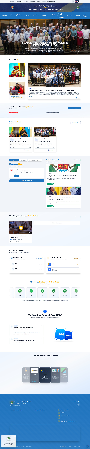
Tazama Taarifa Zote (75, 107)
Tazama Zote (39, 258)
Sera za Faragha (63, 446)
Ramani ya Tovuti (77, 446)
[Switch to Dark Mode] (73, 1)
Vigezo (70, 446)
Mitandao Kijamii (19, 1)
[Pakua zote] (40, 264)
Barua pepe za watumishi (35, 1)
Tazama (17, 176)
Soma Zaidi (27, 150)
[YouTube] (79, 404)
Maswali (12, 1)
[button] (26, 330)
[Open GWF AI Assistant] (87, 446)
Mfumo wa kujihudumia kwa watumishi (49, 1)
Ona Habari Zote (75, 122)
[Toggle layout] (15, 436)
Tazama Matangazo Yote (27, 180)
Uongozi (26, 1)
